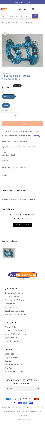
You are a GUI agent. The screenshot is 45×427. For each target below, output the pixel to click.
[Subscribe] (37, 388)
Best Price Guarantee (14, 311)
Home (4, 23)
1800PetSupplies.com (13, 408)
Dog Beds (9, 361)
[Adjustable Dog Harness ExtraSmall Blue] (9, 253)
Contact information (35, 411)
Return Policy (11, 307)
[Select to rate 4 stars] (26, 219)
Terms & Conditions (14, 330)
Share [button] (6, 175)
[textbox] (22, 195)
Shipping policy (10, 411)
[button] (22, 168)
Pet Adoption (11, 337)
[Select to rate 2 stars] (18, 219)
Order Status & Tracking (16, 300)
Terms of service (22, 411)
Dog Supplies (11, 357)
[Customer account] (20, 9)
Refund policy (24, 415)
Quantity (5, 111)
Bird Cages (9, 368)
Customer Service (13, 296)
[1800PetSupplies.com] (3, 10)
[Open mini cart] (25, 9)
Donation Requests (13, 341)
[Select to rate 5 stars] (30, 219)
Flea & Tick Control (13, 364)
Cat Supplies (10, 353)
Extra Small (8, 96)
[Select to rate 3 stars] (22, 219)
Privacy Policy (11, 327)
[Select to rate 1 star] (14, 219)
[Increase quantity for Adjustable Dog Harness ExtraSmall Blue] (15, 115)
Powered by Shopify (26, 408)
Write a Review (22, 225)
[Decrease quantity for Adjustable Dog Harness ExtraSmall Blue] (4, 115)
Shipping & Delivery (14, 293)
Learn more (31, 199)
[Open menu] (33, 9)
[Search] (35, 16)
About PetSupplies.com (16, 334)
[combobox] (19, 16)
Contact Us (10, 303)
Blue (6, 105)
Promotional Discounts (15, 314)
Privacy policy (38, 408)
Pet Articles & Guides (14, 371)
